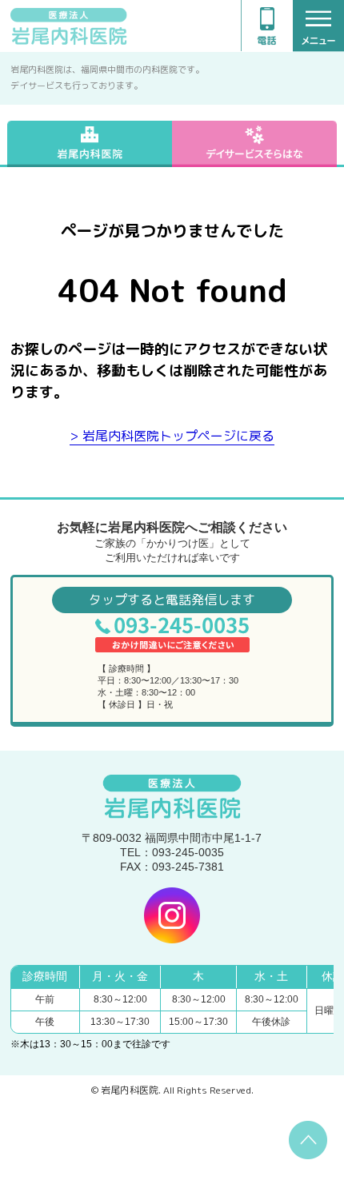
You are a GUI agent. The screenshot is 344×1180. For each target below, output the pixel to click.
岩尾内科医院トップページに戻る (178, 435)
